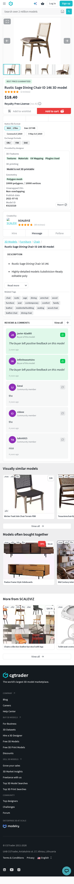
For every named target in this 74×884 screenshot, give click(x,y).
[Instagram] (19, 870)
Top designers (10, 801)
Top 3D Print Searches (14, 789)
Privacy (30, 857)
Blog (5, 699)
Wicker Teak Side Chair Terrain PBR (20, 516)
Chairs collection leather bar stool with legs (23, 646)
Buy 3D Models (10, 717)
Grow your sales (11, 765)
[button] (62, 11)
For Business (9, 723)
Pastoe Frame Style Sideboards (18, 582)
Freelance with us (12, 777)
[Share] (59, 119)
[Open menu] (4, 3)
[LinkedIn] (5, 869)
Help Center (9, 711)
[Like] (14, 119)
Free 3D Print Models (14, 747)
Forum (6, 812)
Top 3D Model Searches (15, 783)
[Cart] (42, 3)
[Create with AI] (35, 3)
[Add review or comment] (68, 323)
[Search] (69, 11)
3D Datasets (9, 729)
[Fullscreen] (7, 21)
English (43, 858)
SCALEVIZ (24, 220)
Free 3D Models (11, 741)
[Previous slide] (7, 41)
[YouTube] (12, 869)
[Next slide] (67, 41)
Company (7, 693)
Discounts (8, 753)
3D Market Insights (13, 771)
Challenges (9, 806)
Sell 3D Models (10, 759)
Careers (7, 705)
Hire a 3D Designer (12, 735)
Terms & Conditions (13, 857)
